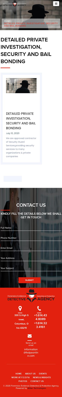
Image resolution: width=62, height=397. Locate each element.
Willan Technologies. (37, 388)
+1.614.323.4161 (40, 325)
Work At (20, 377)
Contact (37, 381)
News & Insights (42, 377)
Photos (23, 381)
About (30, 373)
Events (43, 373)
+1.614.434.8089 (40, 317)
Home (7, 21)
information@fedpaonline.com (31, 352)
